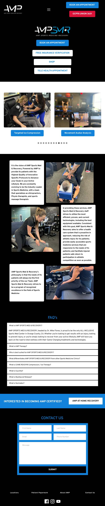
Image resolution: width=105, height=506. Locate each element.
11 (64, 143)
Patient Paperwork (40, 493)
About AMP (65, 493)
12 (66, 143)
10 (61, 143)
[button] (48, 9)
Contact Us (90, 493)
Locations (14, 493)
